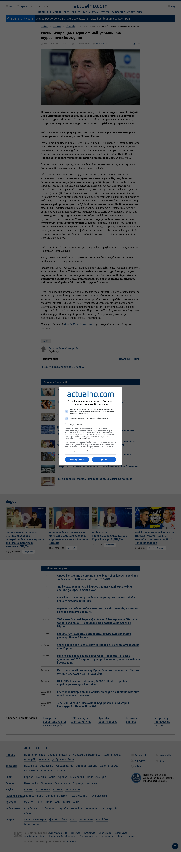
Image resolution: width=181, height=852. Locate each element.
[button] (90, 424)
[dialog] (90, 426)
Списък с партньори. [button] (83, 439)
